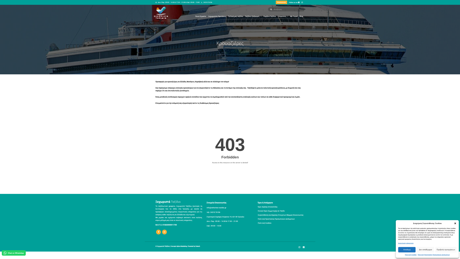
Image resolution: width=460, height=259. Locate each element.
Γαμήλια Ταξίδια (269, 16)
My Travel (294, 16)
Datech (198, 246)
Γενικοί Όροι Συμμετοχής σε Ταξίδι (271, 211)
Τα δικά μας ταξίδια (235, 16)
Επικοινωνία (281, 2)
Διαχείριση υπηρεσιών (406, 243)
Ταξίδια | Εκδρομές (252, 16)
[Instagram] (164, 232)
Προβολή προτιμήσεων (446, 250)
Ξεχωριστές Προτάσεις (217, 16)
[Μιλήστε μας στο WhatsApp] (14, 253)
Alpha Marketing (181, 246)
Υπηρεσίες (282, 16)
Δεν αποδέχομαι (425, 250)
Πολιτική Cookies (411, 255)
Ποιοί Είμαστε (200, 16)
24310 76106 (207, 2)
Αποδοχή (407, 250)
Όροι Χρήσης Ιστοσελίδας (267, 207)
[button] (455, 223)
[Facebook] (158, 232)
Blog (301, 16)
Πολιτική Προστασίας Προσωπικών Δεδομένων (434, 255)
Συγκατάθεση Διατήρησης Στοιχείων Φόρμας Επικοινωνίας (280, 215)
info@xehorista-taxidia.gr (216, 208)
